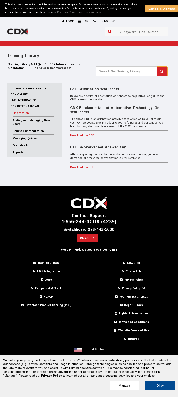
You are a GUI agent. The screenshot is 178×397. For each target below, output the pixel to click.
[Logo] (18, 32)
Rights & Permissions (133, 314)
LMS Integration (23, 100)
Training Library (48, 263)
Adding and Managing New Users (31, 122)
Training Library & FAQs (25, 64)
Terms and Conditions (133, 322)
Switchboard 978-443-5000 (88, 229)
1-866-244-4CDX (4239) (89, 222)
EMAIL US (87, 238)
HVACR (48, 297)
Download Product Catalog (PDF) (48, 305)
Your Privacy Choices (133, 297)
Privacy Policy (133, 280)
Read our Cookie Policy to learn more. (79, 12)
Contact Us (133, 271)
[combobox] (136, 31)
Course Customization (28, 131)
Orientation (16, 68)
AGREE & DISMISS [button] (161, 9)
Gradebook (20, 145)
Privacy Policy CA (133, 288)
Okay (160, 385)
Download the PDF (82, 135)
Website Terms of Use (133, 331)
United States (94, 350)
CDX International (62, 64)
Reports (18, 153)
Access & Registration (28, 89)
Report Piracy (133, 305)
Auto (48, 280)
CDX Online (19, 95)
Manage (124, 385)
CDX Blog (133, 263)
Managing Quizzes (25, 138)
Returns (133, 339)
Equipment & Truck (48, 288)
